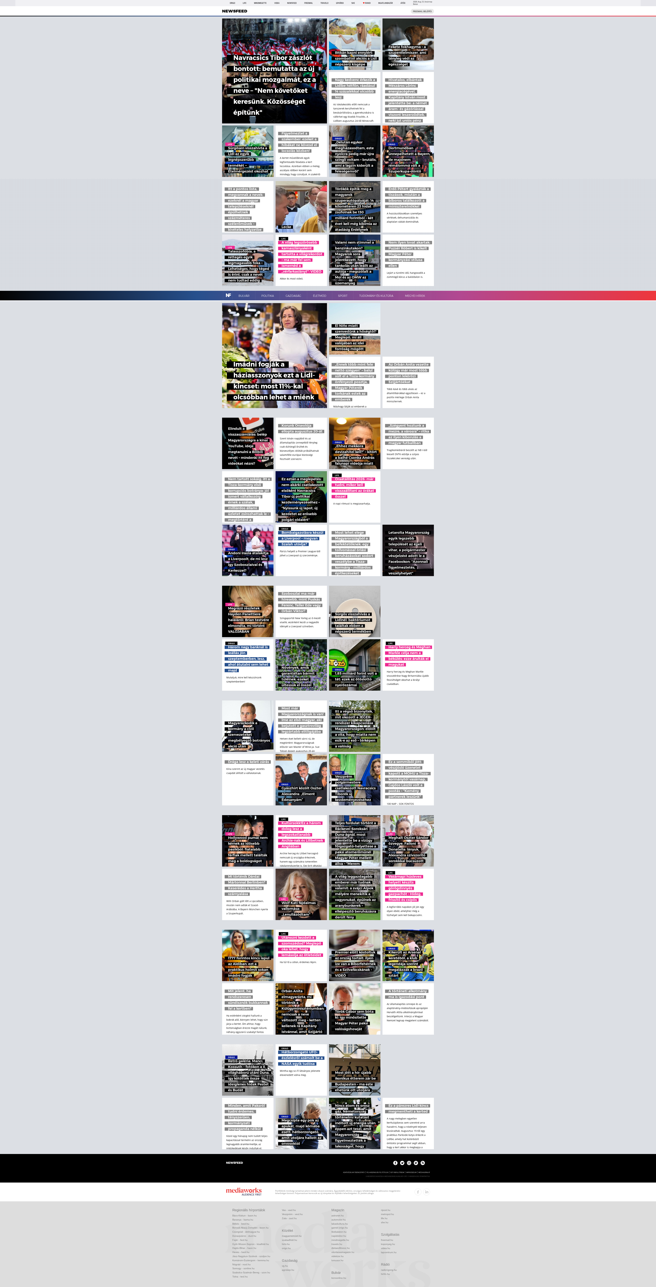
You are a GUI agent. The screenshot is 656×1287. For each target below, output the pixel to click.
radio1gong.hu (389, 1270)
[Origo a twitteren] (402, 1163)
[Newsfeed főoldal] (234, 1163)
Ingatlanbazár (385, 3)
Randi (368, 3)
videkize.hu (337, 1256)
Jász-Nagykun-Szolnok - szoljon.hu (251, 1256)
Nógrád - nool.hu (241, 1264)
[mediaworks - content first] (244, 1192)
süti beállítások (397, 1172)
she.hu (384, 1222)
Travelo (324, 3)
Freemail (308, 3)
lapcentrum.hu (389, 1252)
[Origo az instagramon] (409, 1163)
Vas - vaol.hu (289, 1210)
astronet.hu (337, 1215)
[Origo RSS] (423, 1163)
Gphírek (340, 3)
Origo (232, 3)
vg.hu (285, 1265)
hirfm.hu (385, 1274)
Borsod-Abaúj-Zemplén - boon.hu (250, 1227)
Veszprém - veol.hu (292, 1214)
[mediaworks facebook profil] (418, 1192)
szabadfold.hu (289, 1240)
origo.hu (286, 1248)
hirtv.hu (286, 1244)
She (353, 3)
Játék (402, 3)
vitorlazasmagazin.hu (342, 1252)
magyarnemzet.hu (292, 1236)
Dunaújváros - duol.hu (244, 1236)
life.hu (384, 1218)
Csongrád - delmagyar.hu (246, 1231)
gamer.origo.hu (339, 1227)
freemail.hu (387, 1240)
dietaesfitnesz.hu (340, 1248)
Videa (276, 3)
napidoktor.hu (338, 1236)
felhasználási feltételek (377, 1172)
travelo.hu (336, 1244)
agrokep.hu (288, 1270)
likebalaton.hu (338, 1231)
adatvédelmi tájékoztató (354, 1172)
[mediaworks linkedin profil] (426, 1192)
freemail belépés (422, 11)
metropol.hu (387, 1214)
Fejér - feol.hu (240, 1240)
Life (244, 3)
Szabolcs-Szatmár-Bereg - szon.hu (251, 1272)
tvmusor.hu (337, 1260)
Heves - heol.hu (240, 1252)
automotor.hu (338, 1219)
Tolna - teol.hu (240, 1276)
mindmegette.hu (340, 1240)
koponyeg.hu (388, 1244)
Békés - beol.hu (240, 1223)
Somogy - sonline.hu (243, 1268)
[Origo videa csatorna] (416, 1163)
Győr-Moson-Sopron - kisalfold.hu (250, 1244)
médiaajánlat (424, 1172)
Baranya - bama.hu (242, 1219)
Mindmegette (260, 3)
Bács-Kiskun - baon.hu (244, 1215)
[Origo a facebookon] (395, 1163)
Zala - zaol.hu (289, 1218)
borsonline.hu (338, 1278)
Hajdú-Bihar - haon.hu (244, 1248)
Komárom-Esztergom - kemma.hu (250, 1260)
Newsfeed (292, 3)
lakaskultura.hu (339, 1223)
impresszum (411, 1172)
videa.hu (385, 1248)
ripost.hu (385, 1210)
